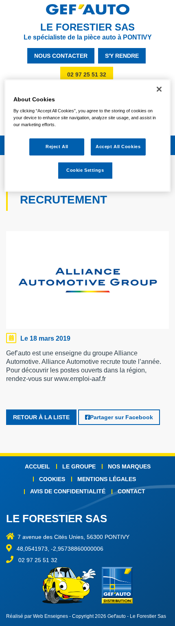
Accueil (37, 466)
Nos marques (129, 466)
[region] (87, 135)
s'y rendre (122, 56)
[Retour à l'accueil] (87, 9)
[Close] (159, 89)
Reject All (57, 146)
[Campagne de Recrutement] (87, 282)
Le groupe (79, 466)
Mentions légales (106, 479)
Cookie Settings (85, 170)
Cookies (52, 479)
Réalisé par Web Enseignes (37, 616)
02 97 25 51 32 (86, 74)
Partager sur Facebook (121, 417)
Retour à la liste (41, 417)
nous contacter (61, 56)
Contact (131, 491)
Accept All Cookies (118, 146)
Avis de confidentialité (67, 491)
